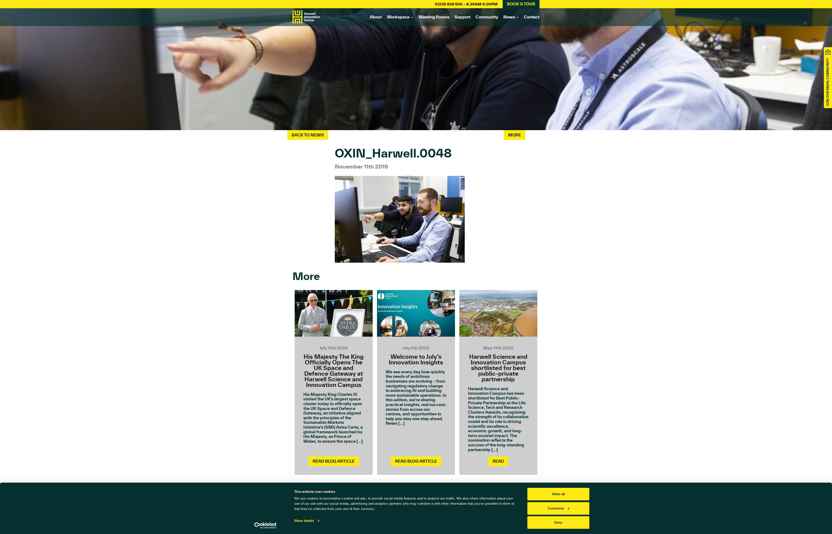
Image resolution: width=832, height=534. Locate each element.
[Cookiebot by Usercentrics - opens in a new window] (265, 525)
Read (498, 461)
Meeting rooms (433, 17)
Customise (556, 508)
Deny (558, 522)
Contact (532, 17)
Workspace (398, 17)
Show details (304, 521)
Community (487, 17)
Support (462, 17)
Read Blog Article (334, 461)
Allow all (558, 494)
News (509, 17)
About (376, 17)
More (514, 135)
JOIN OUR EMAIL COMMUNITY (828, 82)
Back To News (308, 135)
